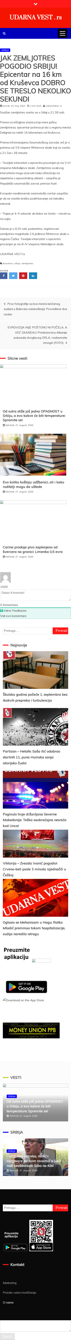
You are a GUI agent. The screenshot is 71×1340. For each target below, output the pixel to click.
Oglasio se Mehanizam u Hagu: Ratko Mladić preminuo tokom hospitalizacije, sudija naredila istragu (34, 928)
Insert (7, 1336)
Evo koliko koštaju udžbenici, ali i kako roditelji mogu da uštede (33, 484)
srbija (17, 263)
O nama (8, 1302)
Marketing (9, 1283)
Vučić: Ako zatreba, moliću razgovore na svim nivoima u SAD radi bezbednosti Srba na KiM (34, 1161)
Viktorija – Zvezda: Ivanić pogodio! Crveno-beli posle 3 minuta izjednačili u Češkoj (34, 869)
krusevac (8, 263)
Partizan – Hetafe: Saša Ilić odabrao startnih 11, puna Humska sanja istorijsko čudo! (31, 757)
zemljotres (27, 263)
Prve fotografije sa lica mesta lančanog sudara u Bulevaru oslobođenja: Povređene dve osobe (35, 309)
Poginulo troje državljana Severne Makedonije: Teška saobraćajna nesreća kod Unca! (34, 820)
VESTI (15, 1077)
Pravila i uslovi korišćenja (19, 1292)
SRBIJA (5, 50)
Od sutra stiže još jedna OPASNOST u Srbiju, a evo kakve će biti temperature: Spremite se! (34, 415)
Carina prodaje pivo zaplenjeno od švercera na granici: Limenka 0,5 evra (33, 549)
